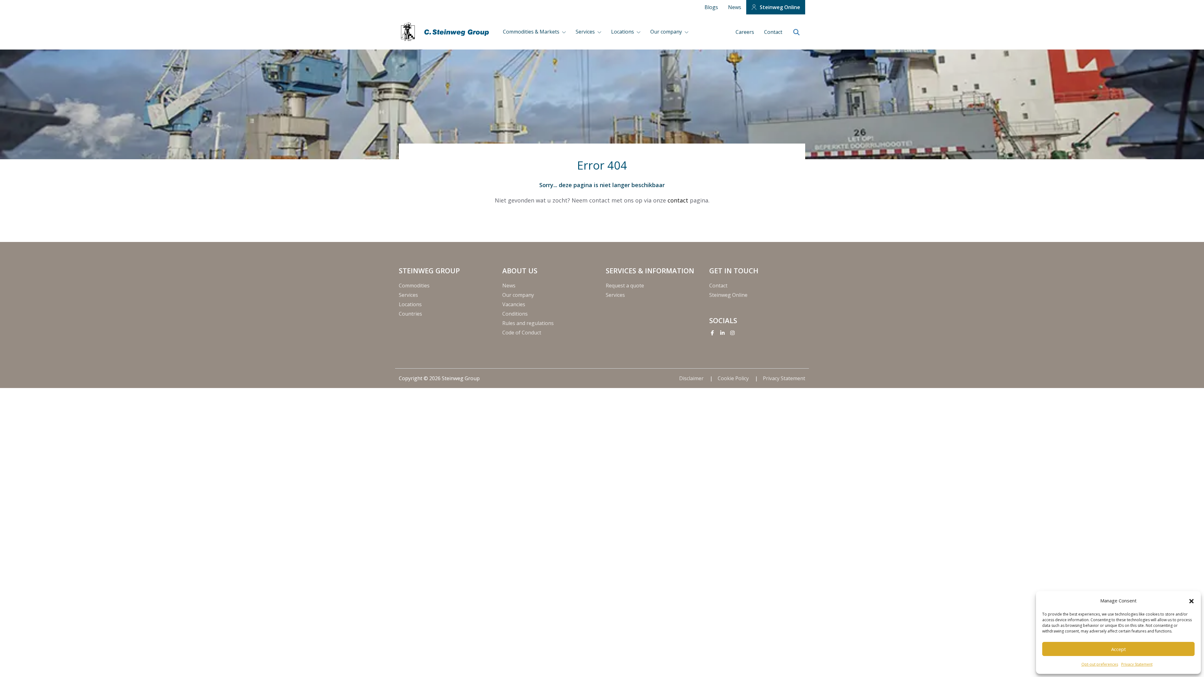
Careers (745, 32)
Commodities (414, 285)
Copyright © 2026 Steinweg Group (439, 378)
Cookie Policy (734, 378)
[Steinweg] (446, 32)
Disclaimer (692, 378)
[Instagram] (732, 333)
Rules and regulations (528, 323)
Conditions (515, 313)
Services (586, 31)
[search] (796, 32)
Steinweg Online (780, 7)
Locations (623, 31)
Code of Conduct (521, 332)
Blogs (711, 7)
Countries (410, 313)
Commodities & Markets (532, 31)
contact (678, 200)
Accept (1118, 649)
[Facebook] (712, 333)
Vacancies (513, 304)
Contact (773, 32)
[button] (1191, 600)
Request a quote (625, 285)
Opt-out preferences (1099, 664)
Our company (666, 31)
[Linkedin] (722, 333)
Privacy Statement (1137, 664)
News (734, 7)
